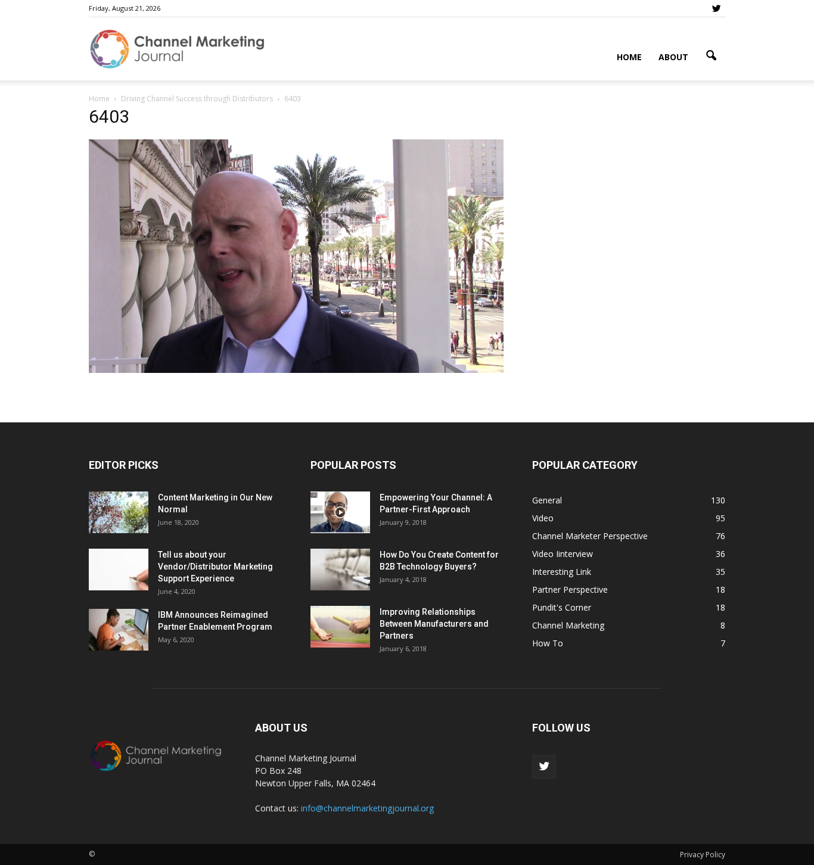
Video (543, 518)
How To (547, 643)
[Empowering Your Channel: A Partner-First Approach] (340, 512)
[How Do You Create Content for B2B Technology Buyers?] (340, 569)
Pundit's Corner (561, 607)
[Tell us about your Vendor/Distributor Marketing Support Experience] (118, 569)
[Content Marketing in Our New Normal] (118, 512)
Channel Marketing (568, 625)
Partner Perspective (570, 589)
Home (629, 57)
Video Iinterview (562, 553)
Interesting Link (561, 571)
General (547, 500)
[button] (711, 56)
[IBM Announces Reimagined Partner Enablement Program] (118, 630)
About (673, 57)
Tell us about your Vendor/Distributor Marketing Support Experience (215, 566)
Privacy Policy (702, 855)
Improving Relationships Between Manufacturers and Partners (434, 623)
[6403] (296, 370)
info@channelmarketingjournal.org (367, 808)
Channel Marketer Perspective (590, 536)
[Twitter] (716, 8)
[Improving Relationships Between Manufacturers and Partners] (340, 627)
